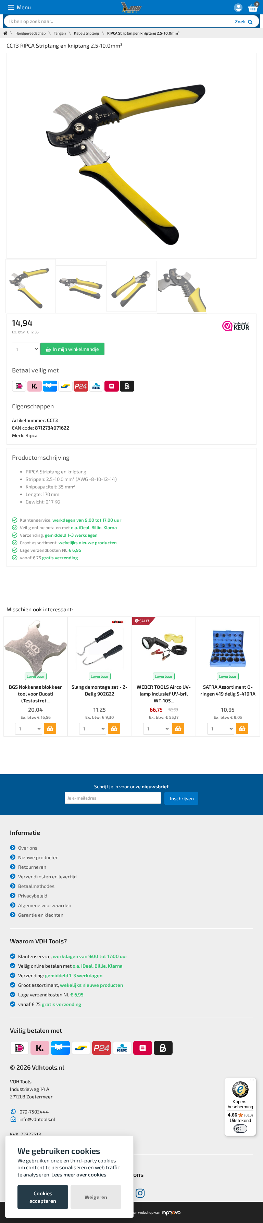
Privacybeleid (32, 896)
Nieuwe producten (38, 857)
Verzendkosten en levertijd (47, 876)
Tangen (60, 33)
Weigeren (96, 1197)
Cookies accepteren (42, 1197)
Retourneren (31, 867)
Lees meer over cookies (79, 1174)
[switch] (240, 1128)
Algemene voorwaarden (44, 905)
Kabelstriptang (86, 33)
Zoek (241, 21)
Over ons (27, 848)
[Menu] (252, 1082)
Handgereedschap (30, 33)
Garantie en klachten (40, 915)
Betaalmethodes (35, 886)
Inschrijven (182, 798)
